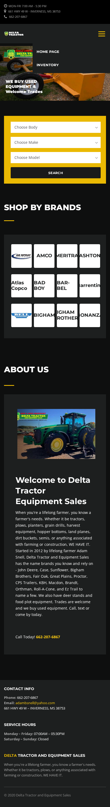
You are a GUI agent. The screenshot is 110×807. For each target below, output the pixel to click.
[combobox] (56, 127)
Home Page (48, 51)
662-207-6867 (18, 17)
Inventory (48, 65)
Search (55, 173)
